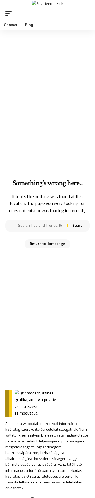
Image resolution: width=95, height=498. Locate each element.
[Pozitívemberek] (47, 4)
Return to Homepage (47, 244)
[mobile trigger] (9, 13)
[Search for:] (40, 226)
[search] (86, 13)
